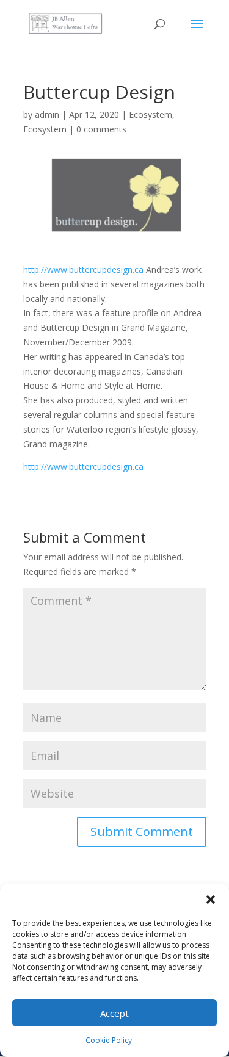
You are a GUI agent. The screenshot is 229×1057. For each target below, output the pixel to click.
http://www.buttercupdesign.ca (83, 269)
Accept (114, 1013)
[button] (211, 899)
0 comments (101, 129)
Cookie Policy (108, 1040)
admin (47, 114)
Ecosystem (150, 114)
